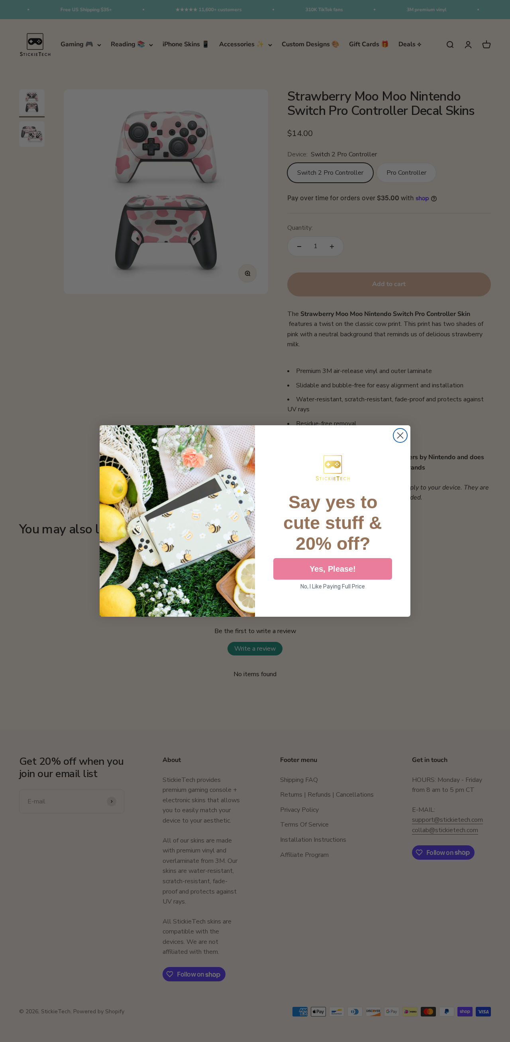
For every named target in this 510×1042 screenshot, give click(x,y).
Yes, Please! (333, 568)
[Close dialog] (400, 435)
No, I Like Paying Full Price (332, 586)
